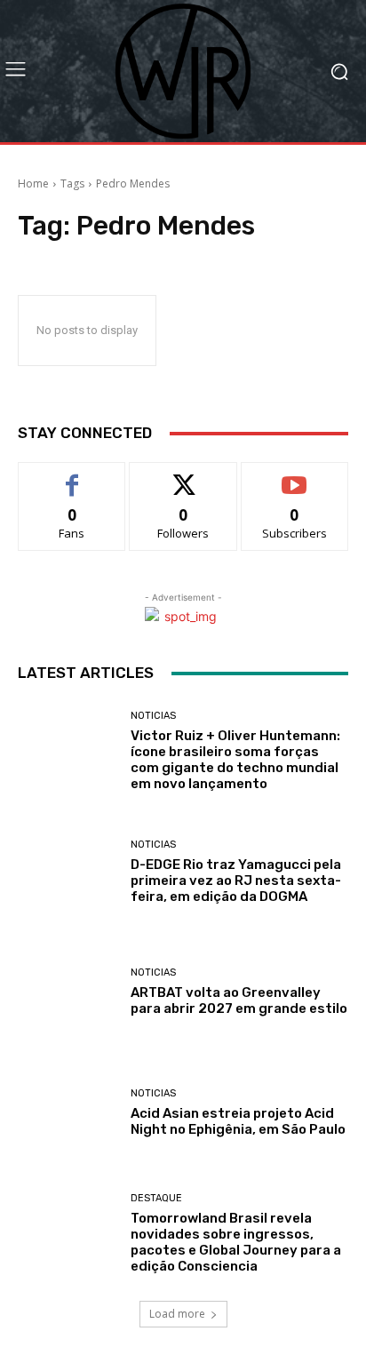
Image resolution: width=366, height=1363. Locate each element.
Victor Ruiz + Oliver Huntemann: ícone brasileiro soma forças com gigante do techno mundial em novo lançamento (235, 760)
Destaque (156, 1198)
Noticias (153, 716)
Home (33, 183)
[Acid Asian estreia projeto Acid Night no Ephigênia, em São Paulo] (67, 1113)
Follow (183, 475)
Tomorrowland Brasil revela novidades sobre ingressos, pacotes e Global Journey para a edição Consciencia (236, 1242)
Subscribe (294, 475)
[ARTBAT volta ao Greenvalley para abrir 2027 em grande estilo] (67, 992)
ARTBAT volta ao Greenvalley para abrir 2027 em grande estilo (239, 1000)
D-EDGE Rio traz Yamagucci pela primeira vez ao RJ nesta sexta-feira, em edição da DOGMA (236, 881)
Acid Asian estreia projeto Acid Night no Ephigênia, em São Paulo (238, 1121)
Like (72, 475)
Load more (177, 1313)
